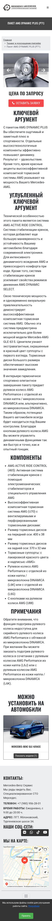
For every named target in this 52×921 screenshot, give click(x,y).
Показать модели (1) (26, 755)
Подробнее (33, 906)
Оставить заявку (27, 103)
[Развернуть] (48, 7)
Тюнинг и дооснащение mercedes (24, 43)
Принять (26, 915)
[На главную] (19, 7)
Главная (7, 40)
